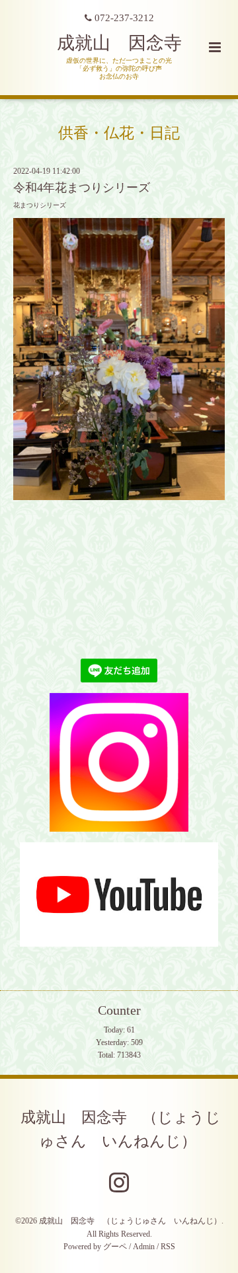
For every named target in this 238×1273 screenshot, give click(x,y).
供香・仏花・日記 (119, 132)
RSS (168, 1246)
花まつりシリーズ (39, 205)
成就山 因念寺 (119, 43)
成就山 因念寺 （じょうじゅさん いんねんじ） (120, 1129)
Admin (144, 1246)
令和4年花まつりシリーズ (81, 187)
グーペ (115, 1246)
